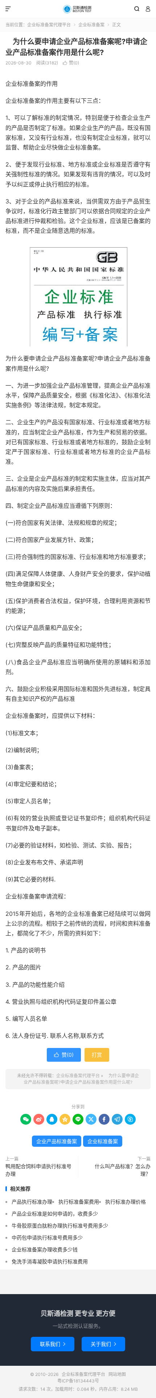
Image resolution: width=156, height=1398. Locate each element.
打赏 (97, 1055)
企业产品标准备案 (56, 1141)
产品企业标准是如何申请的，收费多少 (55, 1213)
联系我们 (52, 1344)
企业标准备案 (91, 25)
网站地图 (117, 1374)
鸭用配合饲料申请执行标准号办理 (38, 1170)
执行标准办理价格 (125, 1202)
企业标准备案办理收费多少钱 (45, 1249)
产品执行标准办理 (32, 1202)
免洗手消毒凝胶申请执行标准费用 (50, 1261)
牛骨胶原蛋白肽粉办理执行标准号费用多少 (60, 1225)
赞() (71, 63)
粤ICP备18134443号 (78, 1381)
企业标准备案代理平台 (78, 9)
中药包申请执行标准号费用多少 (47, 1237)
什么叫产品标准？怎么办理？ (120, 1170)
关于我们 (103, 1344)
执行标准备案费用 (78, 1202)
